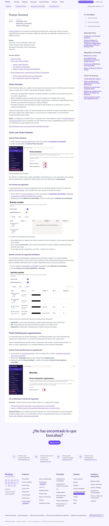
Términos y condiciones (21, 521)
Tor (57, 489)
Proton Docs (25, 498)
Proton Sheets (26, 501)
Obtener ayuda (54, 442)
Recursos (54, 2)
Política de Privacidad (10, 521)
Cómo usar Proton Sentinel (20, 61)
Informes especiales (62, 500)
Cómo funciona (16, 59)
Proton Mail (25, 479)
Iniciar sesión (99, 2)
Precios (62, 2)
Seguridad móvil (54, 6)
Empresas (25, 2)
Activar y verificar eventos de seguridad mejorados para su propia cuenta (35, 408)
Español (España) (96, 515)
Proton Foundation (78, 488)
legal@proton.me (67, 459)
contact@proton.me (24, 459)
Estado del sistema (10, 515)
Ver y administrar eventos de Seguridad (26, 78)
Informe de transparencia (34, 521)
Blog (74, 503)
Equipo (75, 482)
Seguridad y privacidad (38, 6)
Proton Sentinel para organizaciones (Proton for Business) (30, 72)
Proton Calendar (27, 482)
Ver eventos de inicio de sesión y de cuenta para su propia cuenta (33, 406)
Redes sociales (95, 481)
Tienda (75, 497)
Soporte (8, 6)
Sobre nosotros (78, 479)
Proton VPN (25, 488)
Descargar (33, 2)
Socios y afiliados (96, 487)
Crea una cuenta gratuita (86, 2)
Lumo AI (41, 487)
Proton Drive (25, 485)
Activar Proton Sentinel (20, 64)
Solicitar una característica (78, 515)
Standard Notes (43, 490)
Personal (16, 2)
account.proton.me (28, 141)
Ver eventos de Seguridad (21, 67)
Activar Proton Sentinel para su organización (27, 76)
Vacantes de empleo (79, 492)
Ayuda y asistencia (96, 484)
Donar (75, 500)
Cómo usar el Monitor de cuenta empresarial (24, 416)
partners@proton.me (90, 459)
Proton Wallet (26, 495)
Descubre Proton (44, 2)
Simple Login (43, 493)
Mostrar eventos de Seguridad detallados (26, 69)
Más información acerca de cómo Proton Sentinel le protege (29, 126)
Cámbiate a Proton (44, 503)
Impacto (75, 485)
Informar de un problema (37, 515)
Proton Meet (42, 482)
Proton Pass (25, 492)
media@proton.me (45, 461)
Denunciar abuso (23, 515)
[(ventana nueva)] (6, 480)
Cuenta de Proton (21, 6)
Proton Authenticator (45, 479)
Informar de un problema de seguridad (57, 515)
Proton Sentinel (14, 31)
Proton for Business (45, 497)
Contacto (93, 501)
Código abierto (60, 492)
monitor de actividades (16, 190)
